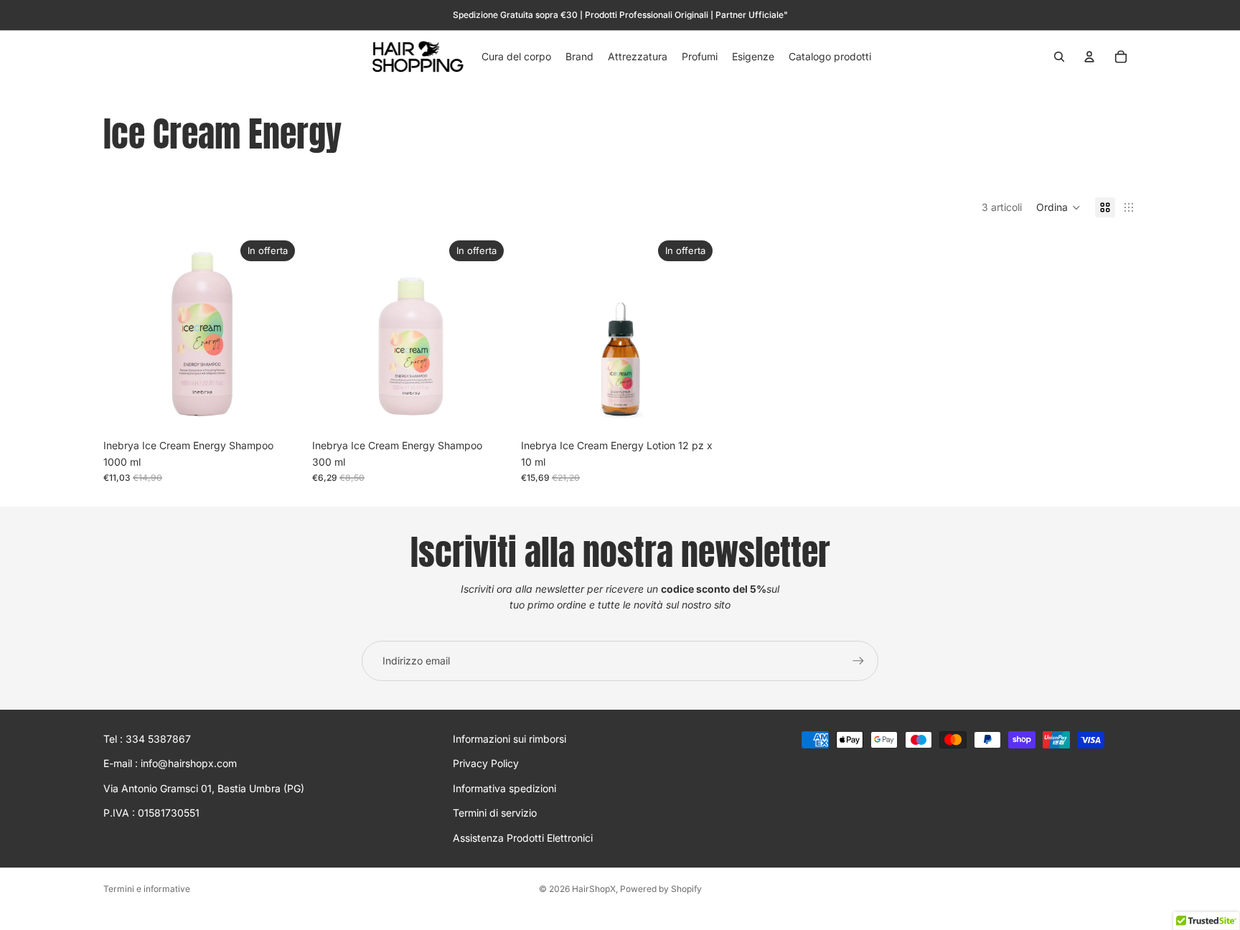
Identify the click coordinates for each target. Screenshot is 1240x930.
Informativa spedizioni (504, 788)
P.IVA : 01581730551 (151, 813)
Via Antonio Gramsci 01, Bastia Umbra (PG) (203, 788)
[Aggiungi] (278, 410)
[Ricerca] (1059, 56)
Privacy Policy (486, 764)
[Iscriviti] (858, 661)
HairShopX (594, 888)
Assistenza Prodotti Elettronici (523, 838)
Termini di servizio (495, 813)
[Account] (1089, 56)
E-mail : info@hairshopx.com (170, 764)
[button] (1058, 207)
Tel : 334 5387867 (147, 739)
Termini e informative (146, 888)
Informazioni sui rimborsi (509, 739)
